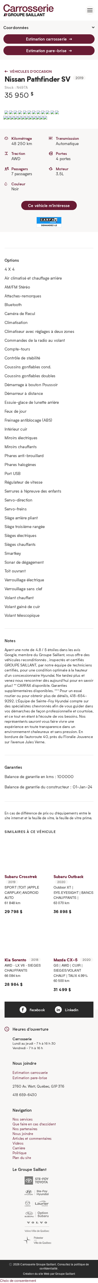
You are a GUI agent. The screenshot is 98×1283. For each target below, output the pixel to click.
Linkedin (71, 1010)
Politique (19, 1153)
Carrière (19, 1148)
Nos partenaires (25, 1129)
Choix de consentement (18, 1280)
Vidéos (18, 1143)
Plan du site (22, 1157)
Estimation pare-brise (47, 50)
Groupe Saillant (65, 1273)
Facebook (37, 1010)
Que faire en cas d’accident (34, 1124)
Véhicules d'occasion (30, 71)
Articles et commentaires (32, 1138)
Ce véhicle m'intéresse (49, 205)
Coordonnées (16, 27)
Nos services (23, 1119)
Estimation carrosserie (47, 39)
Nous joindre (23, 1133)
